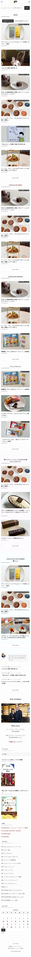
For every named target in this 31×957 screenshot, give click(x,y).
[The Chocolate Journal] (15, 2)
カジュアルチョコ (7, 853)
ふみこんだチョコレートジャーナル (12, 846)
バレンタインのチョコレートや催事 (12, 876)
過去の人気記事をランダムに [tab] (21, 21)
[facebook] (13, 943)
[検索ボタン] (29, 2)
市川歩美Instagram (6, 833)
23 (27, 924)
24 (3, 927)
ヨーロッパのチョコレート (10, 883)
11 (7, 921)
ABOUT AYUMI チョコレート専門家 (15, 948)
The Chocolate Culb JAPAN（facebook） (11, 830)
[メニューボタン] (2, 2)
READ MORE (15, 178)
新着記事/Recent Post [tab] (8, 21)
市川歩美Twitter (5, 836)
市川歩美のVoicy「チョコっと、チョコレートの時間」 (15, 827)
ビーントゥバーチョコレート (10, 880)
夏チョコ (5, 887)
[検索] (27, 8)
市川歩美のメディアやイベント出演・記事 (14, 893)
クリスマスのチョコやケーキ (10, 856)
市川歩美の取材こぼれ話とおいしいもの (13, 897)
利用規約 (10, 946)
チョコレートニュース (8, 866)
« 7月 (2, 933)
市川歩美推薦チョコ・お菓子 (10, 900)
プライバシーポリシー (17, 946)
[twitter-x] (15, 943)
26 (11, 927)
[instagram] (17, 943)
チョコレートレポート (8, 873)
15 (23, 921)
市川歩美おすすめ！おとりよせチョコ (12, 890)
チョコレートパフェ (8, 870)
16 (27, 921)
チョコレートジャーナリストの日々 (12, 863)
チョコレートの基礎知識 (9, 860)
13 (15, 921)
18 (7, 924)
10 (3, 921)
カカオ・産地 (6, 850)
